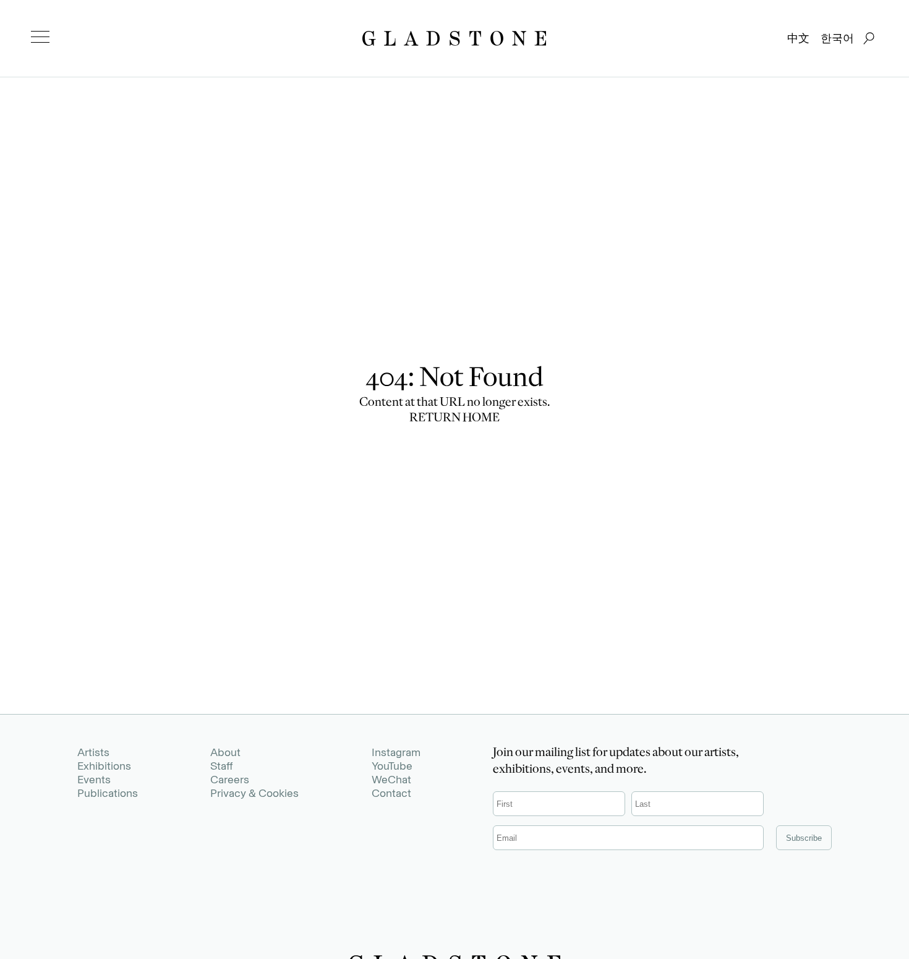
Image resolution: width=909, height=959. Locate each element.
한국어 (837, 38)
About (225, 752)
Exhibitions (104, 766)
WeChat (391, 779)
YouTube (392, 766)
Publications (107, 793)
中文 (798, 38)
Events (94, 779)
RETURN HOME (454, 418)
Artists (93, 752)
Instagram (396, 752)
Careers (229, 779)
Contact (391, 793)
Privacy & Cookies (254, 793)
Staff (221, 766)
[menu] (40, 37)
